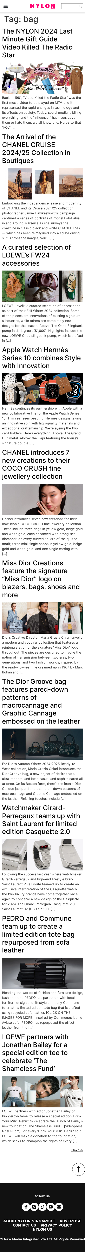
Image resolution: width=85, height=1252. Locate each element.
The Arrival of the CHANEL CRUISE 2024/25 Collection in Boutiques (36, 149)
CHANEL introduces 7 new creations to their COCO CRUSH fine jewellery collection (36, 464)
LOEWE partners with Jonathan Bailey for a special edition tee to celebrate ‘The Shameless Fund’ (35, 1053)
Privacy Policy (56, 1225)
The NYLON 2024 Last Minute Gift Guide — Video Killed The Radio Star (37, 43)
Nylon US (42, 1229)
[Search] (80, 6)
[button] (5, 6)
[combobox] (69, 6)
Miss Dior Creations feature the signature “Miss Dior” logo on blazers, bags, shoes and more (41, 579)
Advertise (71, 1221)
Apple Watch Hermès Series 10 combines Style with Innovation (41, 358)
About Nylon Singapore (29, 1221)
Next (77, 1150)
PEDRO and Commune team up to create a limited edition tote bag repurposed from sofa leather (38, 934)
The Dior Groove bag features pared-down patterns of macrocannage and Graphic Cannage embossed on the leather (41, 701)
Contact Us (24, 1225)
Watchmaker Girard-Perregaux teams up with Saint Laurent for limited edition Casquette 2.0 (41, 820)
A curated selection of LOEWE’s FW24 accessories (36, 255)
